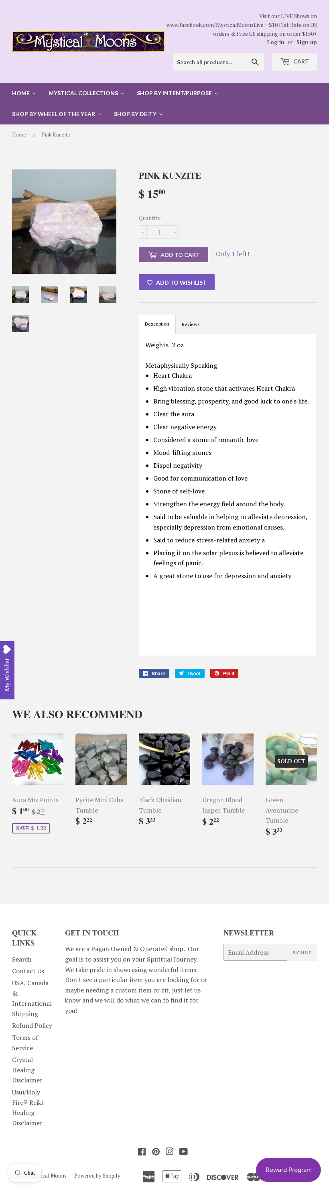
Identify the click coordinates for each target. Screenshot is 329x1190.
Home (19, 134)
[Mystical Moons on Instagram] (170, 1152)
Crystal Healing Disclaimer (27, 1069)
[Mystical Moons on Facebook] (142, 1152)
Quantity (149, 218)
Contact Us (28, 970)
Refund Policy (32, 1025)
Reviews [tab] (191, 324)
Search (22, 959)
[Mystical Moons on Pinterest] (156, 1152)
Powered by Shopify (97, 1175)
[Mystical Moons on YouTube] (183, 1152)
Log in (275, 42)
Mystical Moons (48, 1175)
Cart (300, 61)
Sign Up (302, 953)
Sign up (307, 42)
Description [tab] (157, 324)
